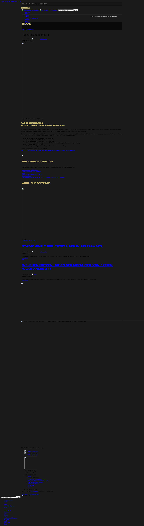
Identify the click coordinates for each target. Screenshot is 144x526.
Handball (28, 171)
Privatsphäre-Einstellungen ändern (37, 479)
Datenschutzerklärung (33, 483)
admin (35, 274)
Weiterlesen (25, 258)
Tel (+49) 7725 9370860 (32, 451)
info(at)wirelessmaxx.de (32, 454)
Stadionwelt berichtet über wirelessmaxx (62, 246)
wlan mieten (30, 29)
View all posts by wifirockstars (30, 170)
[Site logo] (31, 10)
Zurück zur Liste (26, 176)
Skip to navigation (6, 1)
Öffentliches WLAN (27, 240)
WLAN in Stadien (36, 171)
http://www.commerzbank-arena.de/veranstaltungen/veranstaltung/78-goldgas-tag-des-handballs (48, 150)
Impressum (31, 485)
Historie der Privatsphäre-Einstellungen (38, 480)
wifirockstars (43, 39)
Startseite (24, 29)
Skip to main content (16, 1)
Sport (30, 30)
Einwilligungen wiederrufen (35, 482)
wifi (23, 259)
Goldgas (24, 171)
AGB (29, 476)
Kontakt (30, 486)
